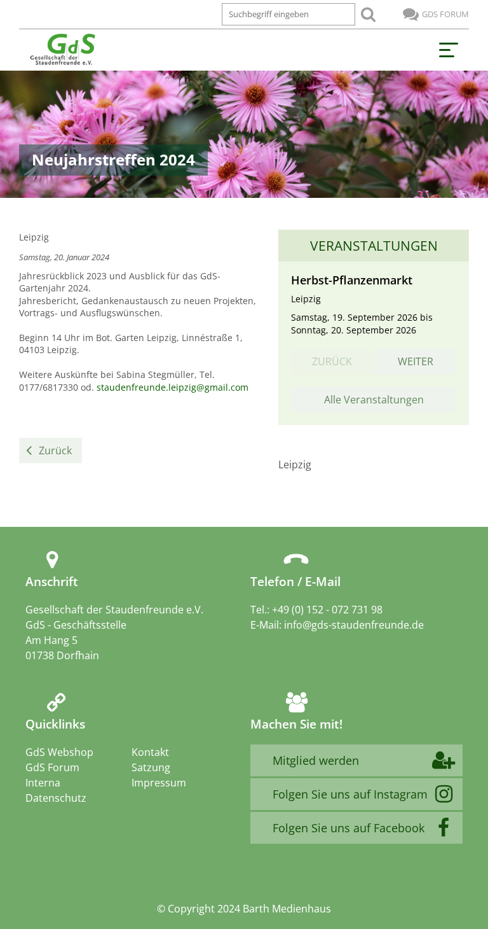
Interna (42, 783)
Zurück (55, 451)
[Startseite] (62, 50)
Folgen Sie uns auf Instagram (350, 794)
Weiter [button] (415, 361)
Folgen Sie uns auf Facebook (348, 827)
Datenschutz (55, 798)
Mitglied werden (316, 760)
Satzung (151, 767)
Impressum (159, 783)
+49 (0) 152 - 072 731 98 (327, 610)
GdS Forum (445, 14)
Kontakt (150, 752)
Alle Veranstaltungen (374, 400)
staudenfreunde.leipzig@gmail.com (172, 387)
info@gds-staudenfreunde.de (354, 625)
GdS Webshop (59, 752)
